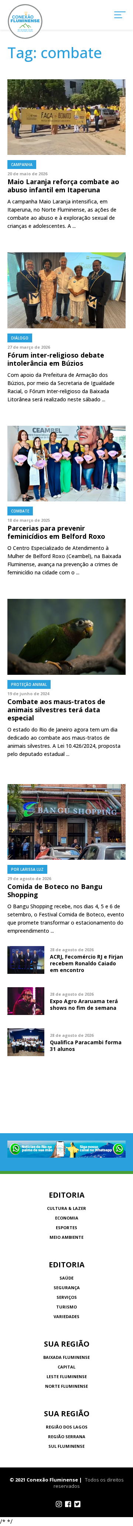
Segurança (67, 1287)
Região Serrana (66, 1436)
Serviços (67, 1297)
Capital (66, 1367)
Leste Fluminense (67, 1376)
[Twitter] (77, 1504)
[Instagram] (59, 1504)
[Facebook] (68, 1504)
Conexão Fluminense (25, 21)
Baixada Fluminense (66, 1357)
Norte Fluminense (66, 1386)
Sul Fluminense (66, 1446)
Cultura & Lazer (66, 1208)
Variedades (66, 1316)
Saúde (66, 1278)
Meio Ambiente (66, 1237)
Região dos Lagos (67, 1427)
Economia (66, 1218)
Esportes (66, 1227)
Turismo (66, 1307)
